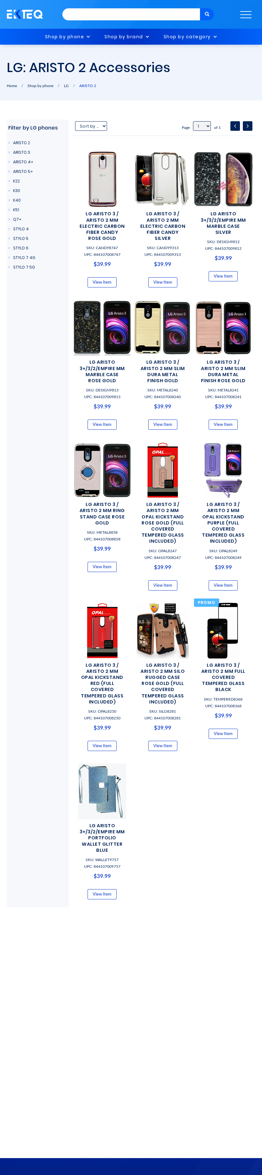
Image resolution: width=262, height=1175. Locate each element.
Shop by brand (123, 36)
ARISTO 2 (87, 86)
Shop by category (187, 36)
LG (66, 86)
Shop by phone (64, 36)
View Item (102, 282)
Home (12, 86)
